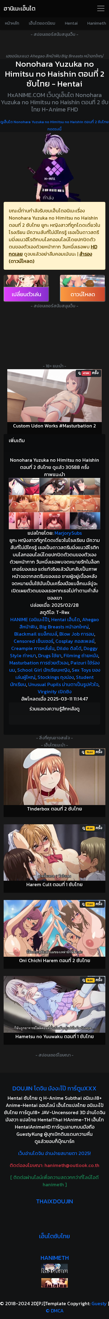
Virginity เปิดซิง (54, 691)
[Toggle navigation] (100, 8)
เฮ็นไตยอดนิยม (42, 23)
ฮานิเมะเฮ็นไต (19, 8)
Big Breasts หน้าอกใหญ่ (64, 626)
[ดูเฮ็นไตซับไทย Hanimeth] (54, 1282)
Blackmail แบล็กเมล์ (35, 633)
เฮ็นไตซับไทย (54, 1236)
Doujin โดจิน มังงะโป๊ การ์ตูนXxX (54, 1088)
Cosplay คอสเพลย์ (74, 641)
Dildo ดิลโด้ (69, 648)
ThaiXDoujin (54, 1201)
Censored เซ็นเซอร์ (33, 641)
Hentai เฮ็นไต (65, 619)
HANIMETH (55, 1257)
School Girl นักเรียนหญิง (43, 669)
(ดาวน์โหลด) (21, 261)
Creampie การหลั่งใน (32, 648)
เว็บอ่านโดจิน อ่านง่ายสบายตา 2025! (54, 1153)
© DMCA (55, 1310)
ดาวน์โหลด (83, 294)
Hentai (71, 23)
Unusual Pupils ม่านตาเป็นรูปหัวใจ (63, 684)
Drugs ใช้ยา (49, 655)
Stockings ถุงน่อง (56, 677)
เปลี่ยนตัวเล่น (26, 294)
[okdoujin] (54, 1268)
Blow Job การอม (76, 633)
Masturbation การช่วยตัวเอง (38, 662)
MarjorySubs (68, 532)
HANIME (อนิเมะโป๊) (29, 619)
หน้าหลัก (12, 23)
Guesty (99, 1303)
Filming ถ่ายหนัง (81, 655)
